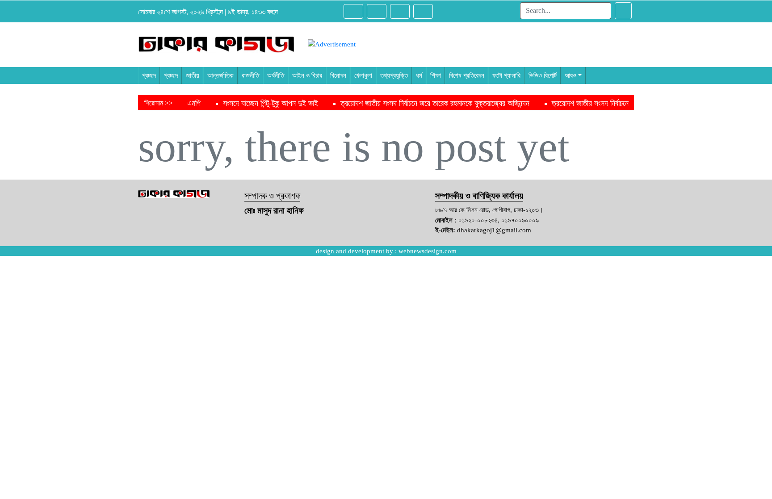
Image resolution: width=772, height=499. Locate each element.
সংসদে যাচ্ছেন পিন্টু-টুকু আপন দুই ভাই (249, 103)
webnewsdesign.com (428, 251)
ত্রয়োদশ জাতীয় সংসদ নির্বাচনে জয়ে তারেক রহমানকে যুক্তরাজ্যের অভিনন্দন (413, 103)
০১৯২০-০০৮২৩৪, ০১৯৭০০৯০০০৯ (498, 220)
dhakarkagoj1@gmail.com (494, 230)
